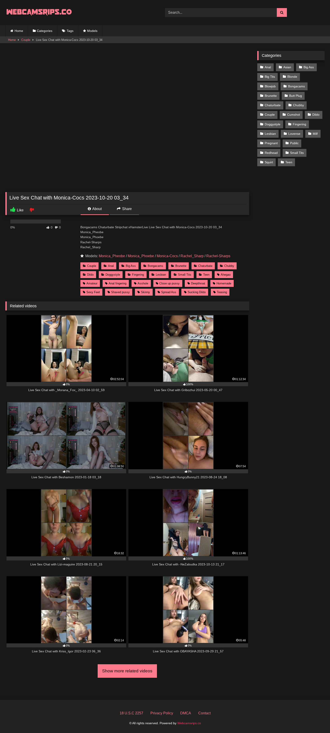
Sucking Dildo (197, 292)
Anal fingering (117, 283)
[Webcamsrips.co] (39, 12)
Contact (204, 713)
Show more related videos (127, 671)
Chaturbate (205, 266)
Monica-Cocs (167, 256)
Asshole (143, 283)
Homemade (223, 283)
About (97, 209)
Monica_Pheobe (112, 256)
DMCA (185, 713)
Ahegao (226, 274)
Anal (111, 266)
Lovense (294, 133)
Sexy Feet (93, 292)
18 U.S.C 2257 (131, 713)
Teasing (222, 292)
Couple (25, 40)
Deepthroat (198, 283)
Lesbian (161, 274)
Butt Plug (295, 95)
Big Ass (131, 266)
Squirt (269, 162)
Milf (315, 133)
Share (126, 209)
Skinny (145, 292)
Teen (206, 274)
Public (294, 143)
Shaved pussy (120, 292)
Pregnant (271, 143)
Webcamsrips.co (189, 723)
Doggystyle (113, 274)
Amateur (91, 283)
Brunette (180, 266)
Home (19, 31)
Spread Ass (168, 292)
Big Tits (270, 76)
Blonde (292, 76)
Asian (287, 67)
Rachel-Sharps (218, 256)
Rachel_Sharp (192, 256)
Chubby (229, 266)
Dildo (90, 274)
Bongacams (155, 266)
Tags (70, 31)
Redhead (271, 153)
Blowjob (270, 86)
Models (92, 31)
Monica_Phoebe (141, 256)
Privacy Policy (161, 713)
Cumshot (293, 114)
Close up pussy (169, 283)
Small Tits (184, 274)
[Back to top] (316, 719)
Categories (44, 31)
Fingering (138, 274)
